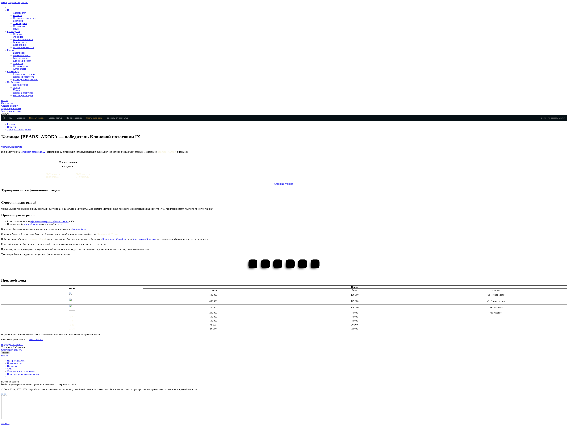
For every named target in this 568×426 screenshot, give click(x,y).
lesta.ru (4, 355)
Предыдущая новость (12, 344)
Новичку (17, 34)
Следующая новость (11, 350)
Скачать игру (19, 13)
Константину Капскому (144, 239)
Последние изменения (24, 18)
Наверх (5, 353)
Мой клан (18, 63)
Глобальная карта (21, 55)
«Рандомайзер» (78, 229)
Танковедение (20, 23)
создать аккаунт (558, 118)
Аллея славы (19, 68)
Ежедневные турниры (24, 74)
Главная (11, 124)
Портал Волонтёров (23, 92)
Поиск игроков (20, 84)
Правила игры (14, 363)
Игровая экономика (23, 39)
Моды (16, 29)
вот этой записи (32, 224)
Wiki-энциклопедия (23, 95)
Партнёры (12, 366)
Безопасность (19, 42)
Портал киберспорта (23, 76)
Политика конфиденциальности (23, 374)
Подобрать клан (21, 66)
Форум (16, 87)
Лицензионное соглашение (20, 371)
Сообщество (13, 82)
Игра (9, 10)
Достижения (19, 45)
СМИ (10, 368)
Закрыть (5, 423)
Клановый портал (22, 61)
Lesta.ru (24, 2)
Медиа (16, 90)
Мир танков (14, 2)
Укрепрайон (19, 53)
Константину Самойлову (115, 239)
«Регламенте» (36, 339)
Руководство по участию (25, 79)
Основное (18, 37)
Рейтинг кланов (21, 58)
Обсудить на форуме (11, 147)
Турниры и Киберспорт (19, 129)
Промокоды (19, 26)
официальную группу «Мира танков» (49, 221)
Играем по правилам (23, 47)
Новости (17, 15)
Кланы (10, 50)
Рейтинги (18, 21)
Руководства (13, 31)
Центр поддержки (16, 360)
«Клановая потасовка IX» (33, 152)
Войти (543, 118)
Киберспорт (13, 71)
